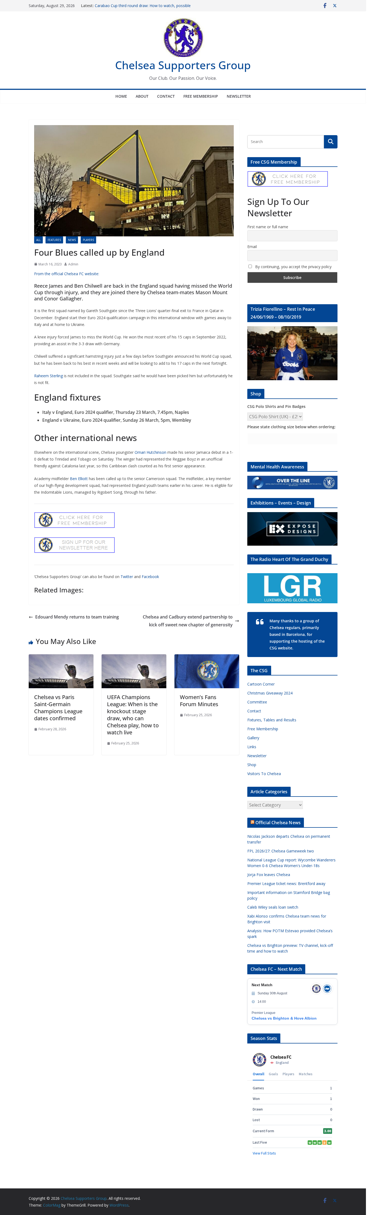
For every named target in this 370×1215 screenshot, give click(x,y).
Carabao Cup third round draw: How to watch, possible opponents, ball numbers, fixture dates (143, 8)
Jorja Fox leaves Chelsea (268, 874)
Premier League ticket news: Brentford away (286, 883)
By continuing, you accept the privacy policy (293, 266)
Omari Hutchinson (150, 452)
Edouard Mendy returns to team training (77, 617)
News (72, 240)
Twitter (127, 576)
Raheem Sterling (48, 375)
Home (121, 96)
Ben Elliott (79, 478)
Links (251, 746)
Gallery (253, 737)
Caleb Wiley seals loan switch (272, 907)
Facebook (150, 576)
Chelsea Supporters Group (183, 65)
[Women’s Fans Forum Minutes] (206, 658)
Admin (73, 264)
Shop (251, 764)
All (38, 240)
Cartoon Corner (261, 684)
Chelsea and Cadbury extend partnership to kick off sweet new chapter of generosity (188, 621)
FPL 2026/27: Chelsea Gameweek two (280, 851)
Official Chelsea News (278, 823)
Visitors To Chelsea (264, 773)
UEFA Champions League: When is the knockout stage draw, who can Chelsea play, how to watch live (133, 714)
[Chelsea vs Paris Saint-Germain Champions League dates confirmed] (61, 658)
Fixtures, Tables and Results (271, 719)
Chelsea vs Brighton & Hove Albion (284, 1018)
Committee (257, 702)
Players (88, 240)
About (142, 96)
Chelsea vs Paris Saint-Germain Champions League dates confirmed (58, 707)
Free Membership (200, 96)
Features (54, 240)
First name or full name (267, 226)
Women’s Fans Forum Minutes (199, 700)
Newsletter (239, 96)
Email (252, 246)
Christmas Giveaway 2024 (270, 693)
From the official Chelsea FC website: (66, 273)
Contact (166, 96)
